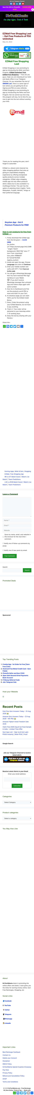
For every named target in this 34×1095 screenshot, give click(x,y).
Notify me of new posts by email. (15, 550)
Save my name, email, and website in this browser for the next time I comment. (18, 537)
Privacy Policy (7, 1073)
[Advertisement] (17, 140)
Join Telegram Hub (9, 682)
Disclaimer (6, 1061)
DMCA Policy (7, 1064)
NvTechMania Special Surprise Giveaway (17, 1067)
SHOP (5, 1079)
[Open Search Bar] (23, 23)
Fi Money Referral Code (11, 680)
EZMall (7, 474)
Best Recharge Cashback (11, 1052)
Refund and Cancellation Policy (13, 1076)
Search (5, 567)
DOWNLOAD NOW (22, 8)
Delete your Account (10, 1058)
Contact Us (6, 1055)
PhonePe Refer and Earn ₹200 (13, 673)
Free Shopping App (17, 474)
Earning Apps (9, 471)
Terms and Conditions (10, 1082)
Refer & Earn (19, 471)
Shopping (27, 471)
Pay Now (6, 1070)
